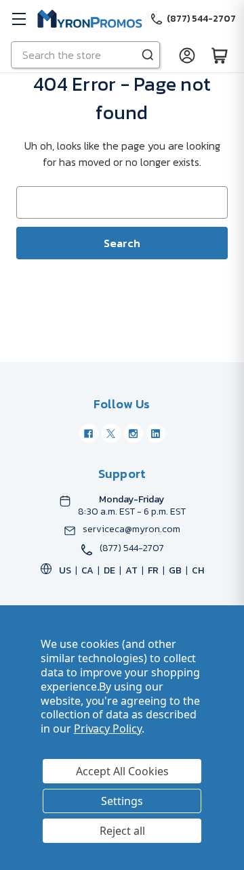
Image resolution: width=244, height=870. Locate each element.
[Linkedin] (155, 433)
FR (153, 570)
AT (131, 570)
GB (175, 570)
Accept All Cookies (122, 771)
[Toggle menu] (18, 18)
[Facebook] (88, 433)
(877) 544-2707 (132, 548)
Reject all (122, 830)
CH (198, 570)
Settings (122, 800)
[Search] (148, 54)
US (65, 570)
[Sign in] (187, 55)
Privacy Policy (108, 728)
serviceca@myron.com (131, 529)
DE (109, 570)
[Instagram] (133, 433)
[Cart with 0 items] (219, 55)
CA (87, 570)
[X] (111, 433)
